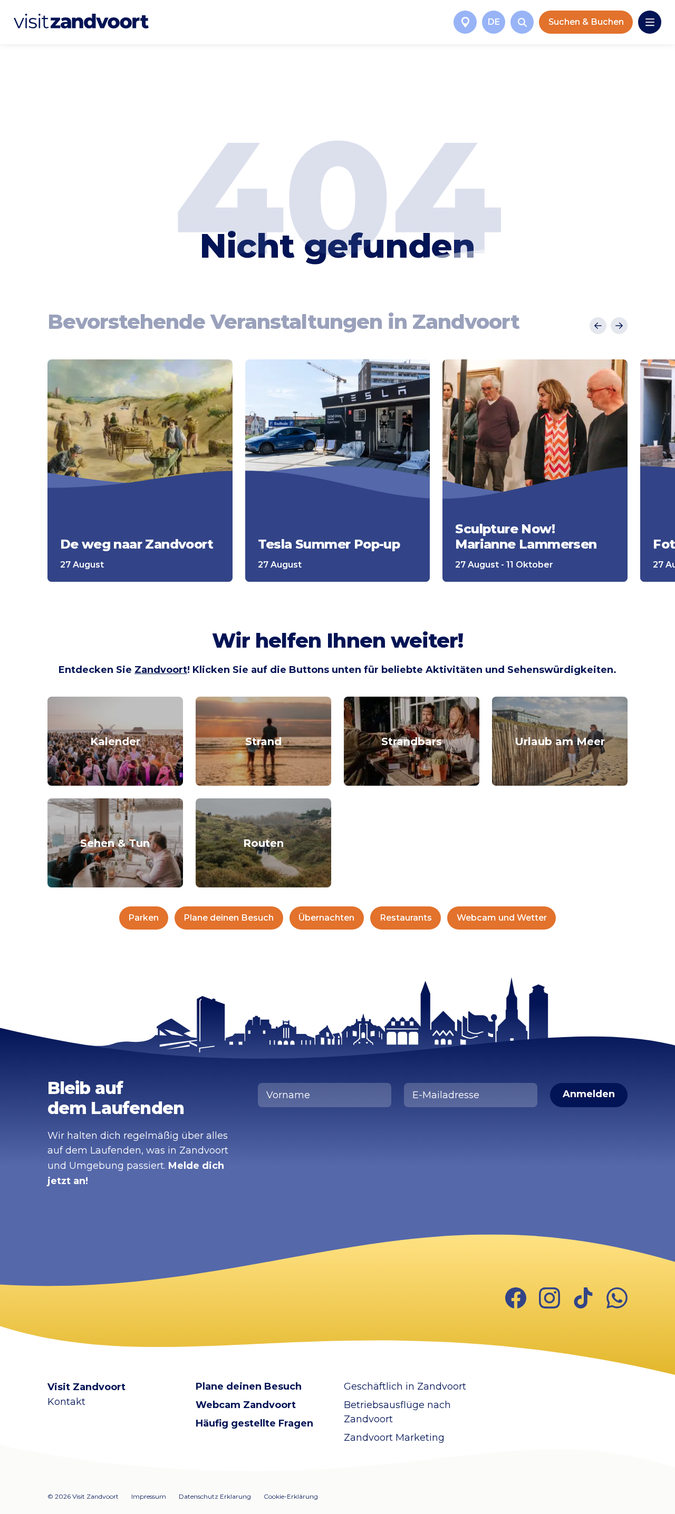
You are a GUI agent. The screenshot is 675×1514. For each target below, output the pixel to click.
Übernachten (326, 918)
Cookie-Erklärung (291, 1496)
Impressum (148, 1496)
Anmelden (589, 1094)
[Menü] (649, 22)
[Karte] (465, 22)
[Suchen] (522, 22)
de (494, 22)
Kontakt (66, 1402)
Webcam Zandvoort (246, 1405)
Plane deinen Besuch (229, 918)
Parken (143, 918)
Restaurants (406, 918)
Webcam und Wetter (502, 918)
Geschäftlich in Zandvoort (405, 1386)
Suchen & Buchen (586, 22)
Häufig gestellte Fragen (254, 1423)
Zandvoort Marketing (394, 1437)
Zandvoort (160, 670)
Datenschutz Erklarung (215, 1496)
